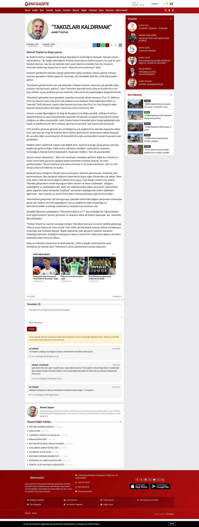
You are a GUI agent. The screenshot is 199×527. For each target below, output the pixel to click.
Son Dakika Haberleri (74, 504)
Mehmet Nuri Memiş (147, 35)
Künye (34, 513)
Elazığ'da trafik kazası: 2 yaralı (157, 128)
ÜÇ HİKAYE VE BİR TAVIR (40, 452)
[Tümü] (171, 19)
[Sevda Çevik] (132, 49)
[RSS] (163, 480)
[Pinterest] (146, 480)
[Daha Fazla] (107, 45)
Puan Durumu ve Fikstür (149, 500)
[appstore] (139, 486)
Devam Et (43, 416)
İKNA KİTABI (35, 431)
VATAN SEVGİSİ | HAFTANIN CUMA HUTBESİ (154, 39)
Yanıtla (33, 356)
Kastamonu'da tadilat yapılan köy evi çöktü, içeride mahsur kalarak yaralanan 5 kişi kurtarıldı (157, 151)
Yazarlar (49, 10)
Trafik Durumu (108, 500)
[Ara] (166, 10)
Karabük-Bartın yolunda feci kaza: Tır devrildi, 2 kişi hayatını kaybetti (157, 106)
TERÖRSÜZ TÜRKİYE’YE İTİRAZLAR (44, 435)
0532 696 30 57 (83, 487)
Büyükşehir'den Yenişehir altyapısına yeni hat (158, 117)
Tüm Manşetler (35, 504)
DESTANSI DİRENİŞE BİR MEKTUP (44, 456)
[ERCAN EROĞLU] (132, 71)
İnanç (101, 10)
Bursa (27, 10)
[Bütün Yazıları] (121, 422)
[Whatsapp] (158, 480)
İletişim (28, 513)
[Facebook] (137, 480)
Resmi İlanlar (121, 10)
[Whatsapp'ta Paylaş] (103, 45)
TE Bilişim (170, 514)
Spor (42, 10)
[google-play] (160, 486)
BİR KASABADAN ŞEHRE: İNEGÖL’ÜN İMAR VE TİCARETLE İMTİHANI (155, 62)
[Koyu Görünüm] (169, 10)
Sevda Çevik (144, 48)
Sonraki (116, 297)
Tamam (172, 523)
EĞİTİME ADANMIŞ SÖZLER (41, 427)
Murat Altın (144, 58)
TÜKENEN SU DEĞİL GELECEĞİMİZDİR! (147, 73)
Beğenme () (53, 356)
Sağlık (84, 10)
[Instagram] (150, 480)
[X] (141, 480)
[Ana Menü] (172, 10)
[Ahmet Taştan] (37, 29)
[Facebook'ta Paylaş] (94, 45)
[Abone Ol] (120, 45)
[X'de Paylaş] (98, 45)
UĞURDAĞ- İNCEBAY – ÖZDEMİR (153, 28)
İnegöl (35, 10)
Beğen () (42, 356)
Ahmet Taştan (59, 32)
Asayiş (58, 10)
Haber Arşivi (108, 504)
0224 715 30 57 (84, 482)
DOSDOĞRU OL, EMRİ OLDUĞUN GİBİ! (45, 460)
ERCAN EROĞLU (145, 69)
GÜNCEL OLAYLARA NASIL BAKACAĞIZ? (47, 464)
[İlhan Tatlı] (132, 26)
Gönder (32, 329)
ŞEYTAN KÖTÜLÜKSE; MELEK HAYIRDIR (46, 443)
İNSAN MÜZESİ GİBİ (38, 439)
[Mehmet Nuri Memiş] (132, 38)
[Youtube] (154, 480)
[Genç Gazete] (37, 3)
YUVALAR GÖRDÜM (147, 51)
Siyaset (76, 10)
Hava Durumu (72, 500)
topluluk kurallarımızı (49, 337)
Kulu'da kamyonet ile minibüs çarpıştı (156, 139)
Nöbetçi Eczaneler (37, 500)
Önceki (31, 297)
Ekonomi (110, 10)
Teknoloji (93, 10)
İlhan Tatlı (144, 25)
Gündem (67, 10)
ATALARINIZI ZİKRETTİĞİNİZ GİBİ (44, 448)
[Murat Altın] (132, 60)
